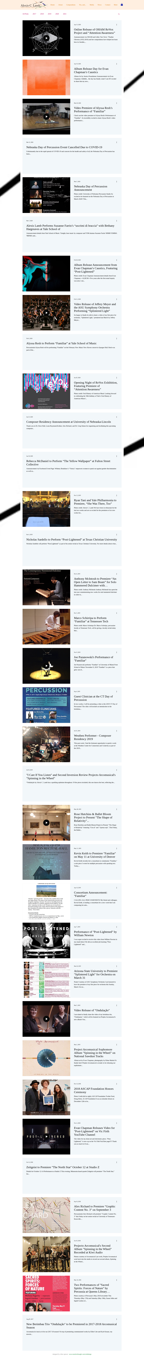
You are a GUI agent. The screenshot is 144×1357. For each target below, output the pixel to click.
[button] (122, 4)
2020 (57, 14)
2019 (49, 14)
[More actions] (117, 24)
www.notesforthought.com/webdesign (80, 1354)
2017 (34, 14)
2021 (64, 14)
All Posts (25, 14)
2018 (42, 14)
